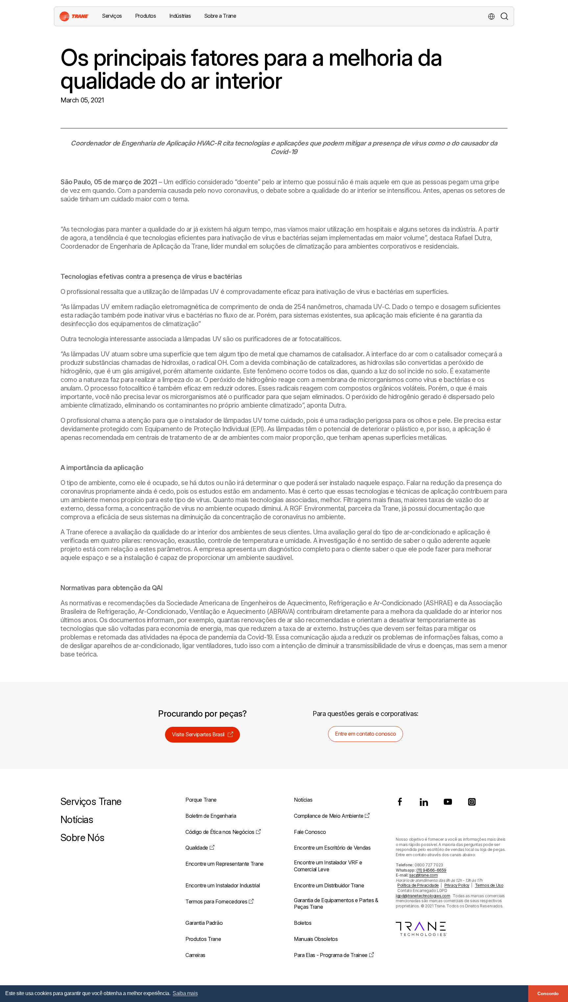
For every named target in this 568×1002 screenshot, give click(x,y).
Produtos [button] (145, 15)
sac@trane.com (423, 875)
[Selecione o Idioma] (491, 16)
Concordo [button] (548, 993)
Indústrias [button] (180, 15)
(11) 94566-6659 (431, 870)
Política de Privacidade (418, 885)
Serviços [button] (112, 15)
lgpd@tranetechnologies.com (423, 895)
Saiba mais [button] (185, 993)
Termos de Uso (489, 885)
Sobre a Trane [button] (220, 15)
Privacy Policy (456, 885)
